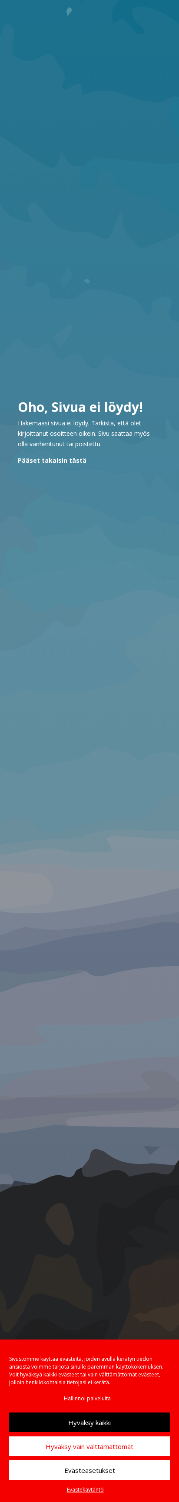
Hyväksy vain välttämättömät (89, 1446)
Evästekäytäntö (85, 1489)
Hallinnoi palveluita (87, 1398)
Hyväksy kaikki (89, 1422)
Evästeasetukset (89, 1470)
